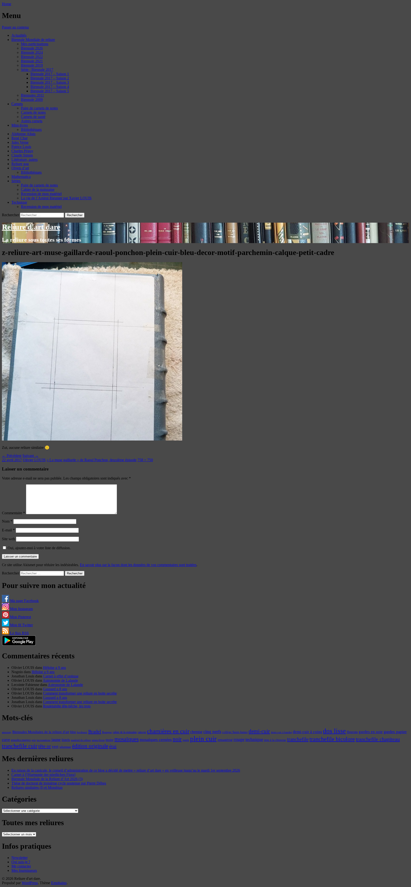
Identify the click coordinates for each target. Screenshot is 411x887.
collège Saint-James (235, 732)
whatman (65, 747)
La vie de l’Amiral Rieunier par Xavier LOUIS (56, 198)
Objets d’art (20, 168)
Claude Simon (22, 155)
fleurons (352, 732)
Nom (7, 521)
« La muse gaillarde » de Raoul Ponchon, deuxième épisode (92, 460)
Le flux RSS (19, 633)
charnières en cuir (168, 731)
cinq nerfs (212, 731)
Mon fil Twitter (21, 625)
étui (113, 746)
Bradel (94, 731)
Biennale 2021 (32, 61)
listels (66, 740)
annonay (6, 732)
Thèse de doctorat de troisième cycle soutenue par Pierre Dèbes (58, 783)
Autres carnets (31, 121)
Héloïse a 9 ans (54, 668)
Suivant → (30, 456)
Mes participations (34, 44)
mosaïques (126, 739)
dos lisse (334, 731)
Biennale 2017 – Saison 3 (49, 82)
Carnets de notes (33, 112)
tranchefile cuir (19, 746)
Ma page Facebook (24, 601)
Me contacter (21, 866)
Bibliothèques (31, 129)
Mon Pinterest (20, 617)
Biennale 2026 (32, 48)
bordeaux (82, 732)
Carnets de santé (33, 117)
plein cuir (203, 738)
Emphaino (59, 883)
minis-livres (98, 740)
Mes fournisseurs (24, 870)
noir (177, 739)
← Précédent (11, 456)
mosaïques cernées (156, 739)
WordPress (30, 883)
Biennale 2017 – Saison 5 (49, 91)
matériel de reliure (81, 740)
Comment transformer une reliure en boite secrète (80, 693)
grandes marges (21, 740)
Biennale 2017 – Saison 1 (49, 74)
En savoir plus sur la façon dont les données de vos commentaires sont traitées (138, 565)
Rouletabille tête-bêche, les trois (67, 706)
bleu (73, 732)
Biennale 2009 (32, 100)
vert (55, 746)
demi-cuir (259, 731)
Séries (15, 181)
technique (254, 739)
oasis (186, 740)
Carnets (17, 104)
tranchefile (297, 739)
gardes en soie (371, 732)
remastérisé (225, 740)
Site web (8, 539)
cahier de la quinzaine (125, 732)
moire (109, 740)
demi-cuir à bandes (281, 732)
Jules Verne (20, 142)
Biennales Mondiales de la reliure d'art (40, 732)
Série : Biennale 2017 (37, 70)
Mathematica (21, 177)
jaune (56, 739)
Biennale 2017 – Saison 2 (49, 78)
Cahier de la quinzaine (37, 189)
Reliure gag (20, 164)
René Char (19, 138)
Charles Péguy (22, 151)
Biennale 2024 (32, 52)
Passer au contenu (15, 27)
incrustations (43, 740)
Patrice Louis (21, 147)
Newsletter (19, 858)
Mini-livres (19, 125)
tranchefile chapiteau (378, 739)
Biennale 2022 (32, 57)
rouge (239, 739)
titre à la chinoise (275, 740)
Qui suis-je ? (20, 862)
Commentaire (13, 513)
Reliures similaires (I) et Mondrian (37, 787)
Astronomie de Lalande (60, 680)
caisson (142, 732)
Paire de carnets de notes (39, 108)
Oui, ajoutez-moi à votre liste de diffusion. (39, 548)
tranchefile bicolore (332, 739)
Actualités (18, 35)
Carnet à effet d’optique (60, 676)
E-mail (8, 530)
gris (34, 740)
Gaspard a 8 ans (55, 689)
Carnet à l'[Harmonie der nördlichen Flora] (43, 775)
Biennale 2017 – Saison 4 (49, 87)
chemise (196, 732)
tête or (44, 746)
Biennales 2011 (32, 95)
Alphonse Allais (23, 134)
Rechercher (10, 215)
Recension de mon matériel (41, 194)
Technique (19, 202)
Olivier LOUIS (34, 460)
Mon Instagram (21, 609)
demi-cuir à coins (307, 731)
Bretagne (107, 732)
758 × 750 (145, 460)
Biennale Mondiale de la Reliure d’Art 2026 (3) (47, 779)
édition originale (90, 746)
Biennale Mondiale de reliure (33, 40)
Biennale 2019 (32, 65)
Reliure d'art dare (31, 227)
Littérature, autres (24, 159)
